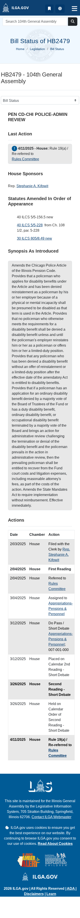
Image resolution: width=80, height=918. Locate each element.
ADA (71, 888)
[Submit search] (72, 21)
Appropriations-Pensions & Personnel (60, 608)
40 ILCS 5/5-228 (30, 225)
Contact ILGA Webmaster (51, 817)
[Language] (60, 8)
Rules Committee (25, 159)
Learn (51, 894)
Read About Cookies (55, 844)
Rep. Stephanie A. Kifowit (59, 554)
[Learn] (49, 8)
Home (20, 49)
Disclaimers (34, 894)
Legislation (37, 49)
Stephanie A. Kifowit (32, 186)
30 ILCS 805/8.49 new (34, 238)
